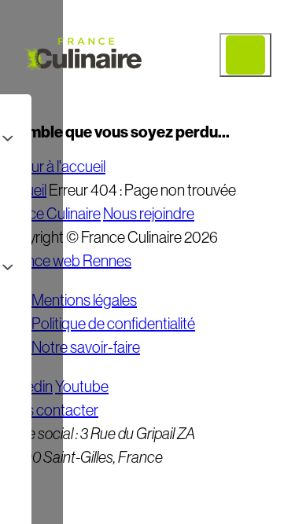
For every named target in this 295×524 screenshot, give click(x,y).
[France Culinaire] (83, 55)
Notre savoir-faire (85, 347)
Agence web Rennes (65, 260)
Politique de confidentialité (113, 323)
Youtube (82, 386)
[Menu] (245, 55)
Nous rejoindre (148, 213)
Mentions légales (84, 300)
